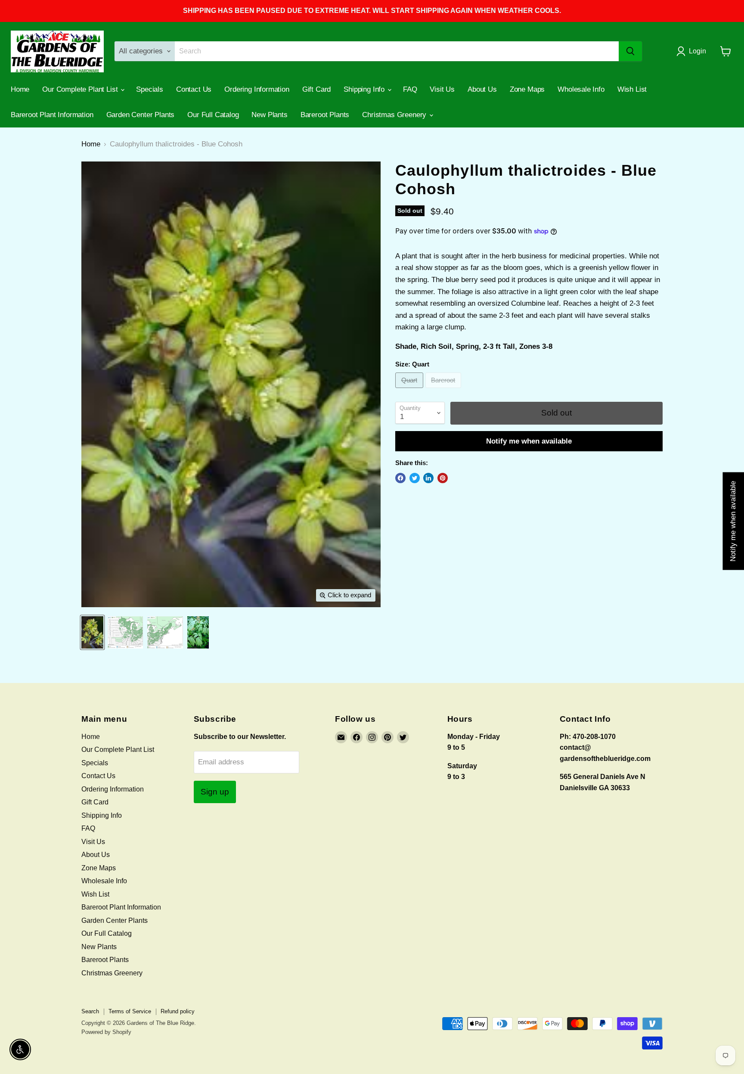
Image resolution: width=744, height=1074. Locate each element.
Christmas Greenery (395, 115)
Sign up (215, 791)
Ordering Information (256, 89)
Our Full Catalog (213, 115)
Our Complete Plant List (81, 89)
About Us (482, 89)
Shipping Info (365, 89)
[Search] (630, 51)
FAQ (410, 89)
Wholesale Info (581, 89)
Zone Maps (527, 89)
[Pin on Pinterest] (442, 478)
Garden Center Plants (140, 115)
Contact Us (193, 89)
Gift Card (316, 89)
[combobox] (397, 51)
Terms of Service (129, 1011)
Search (90, 1011)
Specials (149, 89)
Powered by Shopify (106, 1032)
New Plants (269, 115)
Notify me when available (529, 441)
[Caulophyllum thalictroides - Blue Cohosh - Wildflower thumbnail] (92, 632)
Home (20, 89)
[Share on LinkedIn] (428, 478)
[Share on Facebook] (400, 478)
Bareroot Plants (325, 115)
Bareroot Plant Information (52, 115)
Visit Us (442, 89)
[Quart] (410, 390)
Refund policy (178, 1011)
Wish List (632, 89)
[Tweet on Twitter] (414, 478)
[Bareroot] (444, 390)
